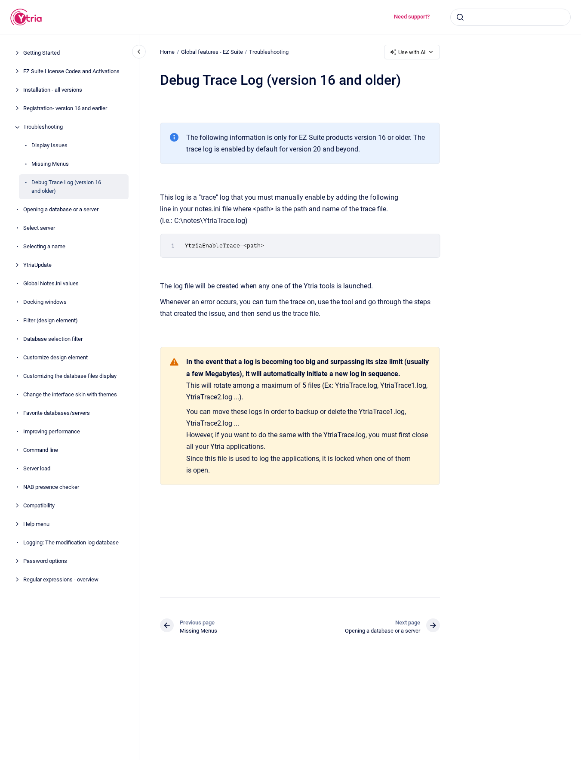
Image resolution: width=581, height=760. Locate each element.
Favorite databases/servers (56, 413)
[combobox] (510, 17)
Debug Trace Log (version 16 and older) (66, 187)
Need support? (412, 16)
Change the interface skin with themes (70, 394)
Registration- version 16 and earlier (65, 108)
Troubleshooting (43, 127)
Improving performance (51, 431)
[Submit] (460, 17)
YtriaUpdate (37, 265)
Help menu (36, 524)
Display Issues (49, 145)
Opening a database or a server (60, 209)
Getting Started (41, 53)
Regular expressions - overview (60, 579)
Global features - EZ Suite (212, 52)
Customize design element (55, 357)
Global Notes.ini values (51, 283)
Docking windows (45, 302)
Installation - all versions (52, 90)
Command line (40, 450)
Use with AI (412, 52)
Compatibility (39, 505)
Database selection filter (53, 339)
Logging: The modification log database (71, 542)
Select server (39, 228)
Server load (36, 468)
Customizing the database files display (70, 376)
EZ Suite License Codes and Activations (71, 71)
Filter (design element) (50, 320)
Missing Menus (50, 164)
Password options (45, 561)
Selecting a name (44, 246)
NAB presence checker (51, 487)
